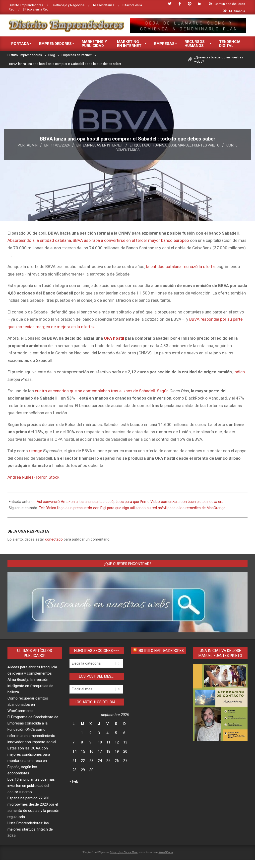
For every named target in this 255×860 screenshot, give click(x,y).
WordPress (166, 852)
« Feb (73, 781)
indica (239, 371)
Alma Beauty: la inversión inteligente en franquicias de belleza (30, 685)
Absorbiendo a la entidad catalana (39, 240)
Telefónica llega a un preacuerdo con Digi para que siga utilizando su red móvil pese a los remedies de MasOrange (132, 508)
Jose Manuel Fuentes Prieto (194, 145)
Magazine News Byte (124, 852)
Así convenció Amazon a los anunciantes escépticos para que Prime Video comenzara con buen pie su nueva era (130, 501)
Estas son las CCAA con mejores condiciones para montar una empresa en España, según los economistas (28, 760)
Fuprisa (160, 145)
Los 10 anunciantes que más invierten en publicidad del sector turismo (31, 785)
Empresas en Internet (103, 145)
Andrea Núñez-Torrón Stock (33, 477)
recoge (35, 450)
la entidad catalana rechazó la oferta (180, 266)
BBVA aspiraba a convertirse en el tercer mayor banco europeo (131, 240)
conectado (54, 539)
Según (163, 390)
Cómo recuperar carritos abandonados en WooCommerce (27, 704)
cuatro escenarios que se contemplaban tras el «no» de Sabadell (95, 390)
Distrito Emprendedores (161, 650)
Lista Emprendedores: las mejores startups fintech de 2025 (30, 829)
